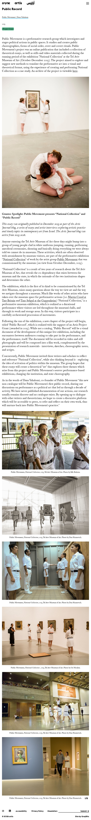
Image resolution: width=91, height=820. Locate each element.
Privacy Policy (38, 811)
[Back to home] (18, 3)
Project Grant (8, 29)
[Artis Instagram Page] (3, 811)
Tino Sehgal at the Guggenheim (38, 300)
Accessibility (21, 811)
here (75, 71)
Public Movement (67, 259)
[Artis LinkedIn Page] (10, 811)
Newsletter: (52, 811)
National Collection (14, 259)
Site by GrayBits (82, 816)
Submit (84, 811)
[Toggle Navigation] (87, 3)
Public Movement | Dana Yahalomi (15, 17)
